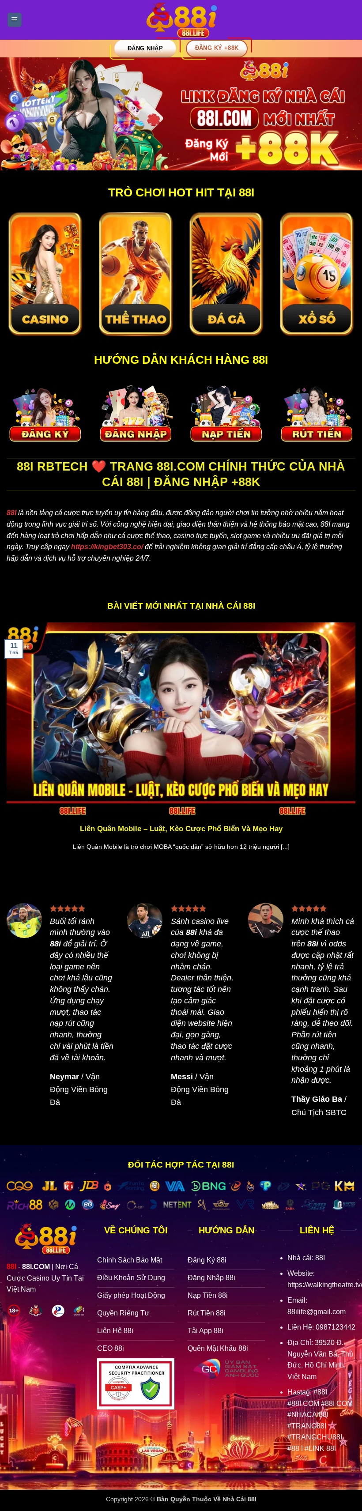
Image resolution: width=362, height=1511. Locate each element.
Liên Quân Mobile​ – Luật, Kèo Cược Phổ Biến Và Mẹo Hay (181, 829)
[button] (15, 20)
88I (11, 512)
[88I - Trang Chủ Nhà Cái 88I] (181, 20)
